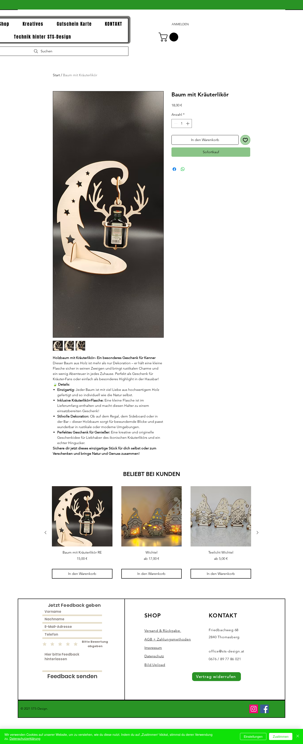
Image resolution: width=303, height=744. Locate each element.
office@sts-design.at (226, 651)
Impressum (153, 648)
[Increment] (188, 123)
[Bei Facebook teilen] (174, 169)
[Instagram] (253, 709)
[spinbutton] (181, 123)
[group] (151, 532)
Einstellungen (253, 736)
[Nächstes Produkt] (257, 532)
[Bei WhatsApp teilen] (182, 169)
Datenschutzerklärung (25, 738)
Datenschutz (154, 656)
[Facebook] (264, 709)
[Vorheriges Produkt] (45, 532)
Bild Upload (154, 665)
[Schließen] (297, 736)
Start (56, 75)
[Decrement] (175, 123)
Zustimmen (281, 736)
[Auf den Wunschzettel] (245, 140)
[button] (169, 37)
